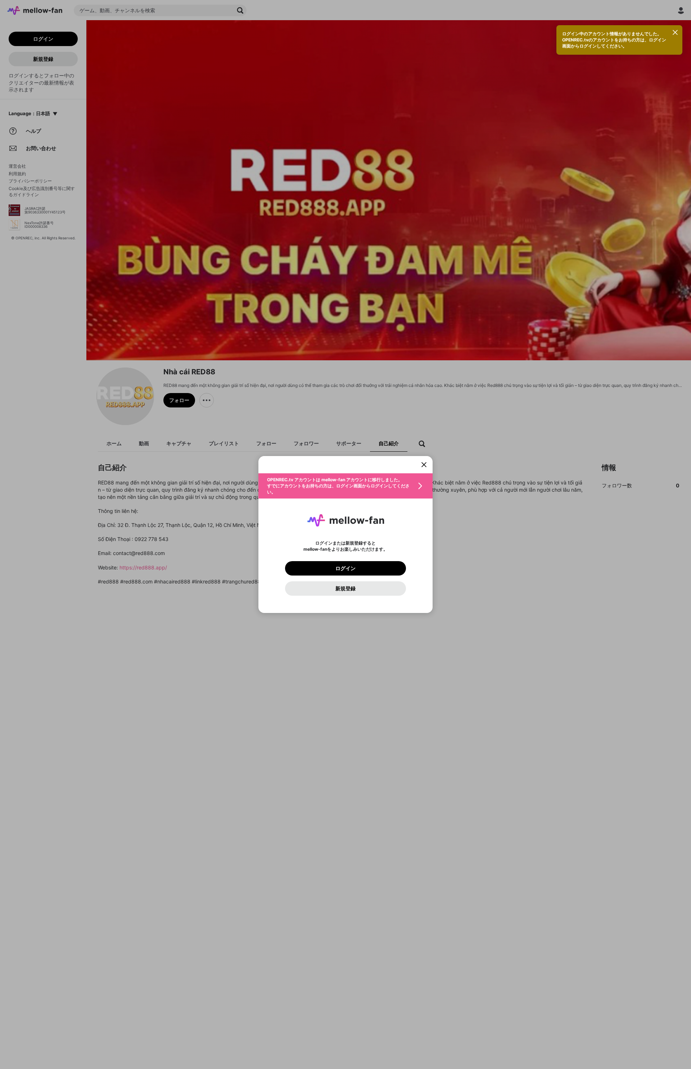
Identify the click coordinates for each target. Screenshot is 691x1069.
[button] (345, 486)
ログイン (345, 568)
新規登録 (345, 588)
